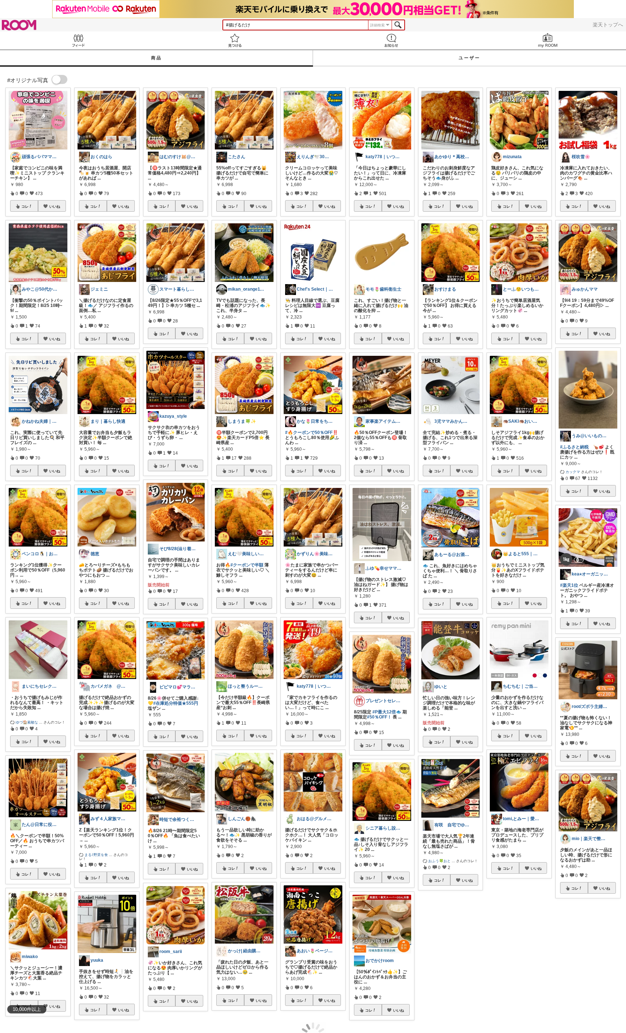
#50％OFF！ (379, 717)
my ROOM (548, 40)
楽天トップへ (608, 25)
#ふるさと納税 (574, 447)
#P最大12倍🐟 (386, 711)
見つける (234, 40)
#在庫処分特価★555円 (175, 703)
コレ (25, 206)
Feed (78, 40)
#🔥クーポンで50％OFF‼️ (311, 432)
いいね (54, 206)
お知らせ (391, 40)
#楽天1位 (569, 585)
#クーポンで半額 (246, 565)
